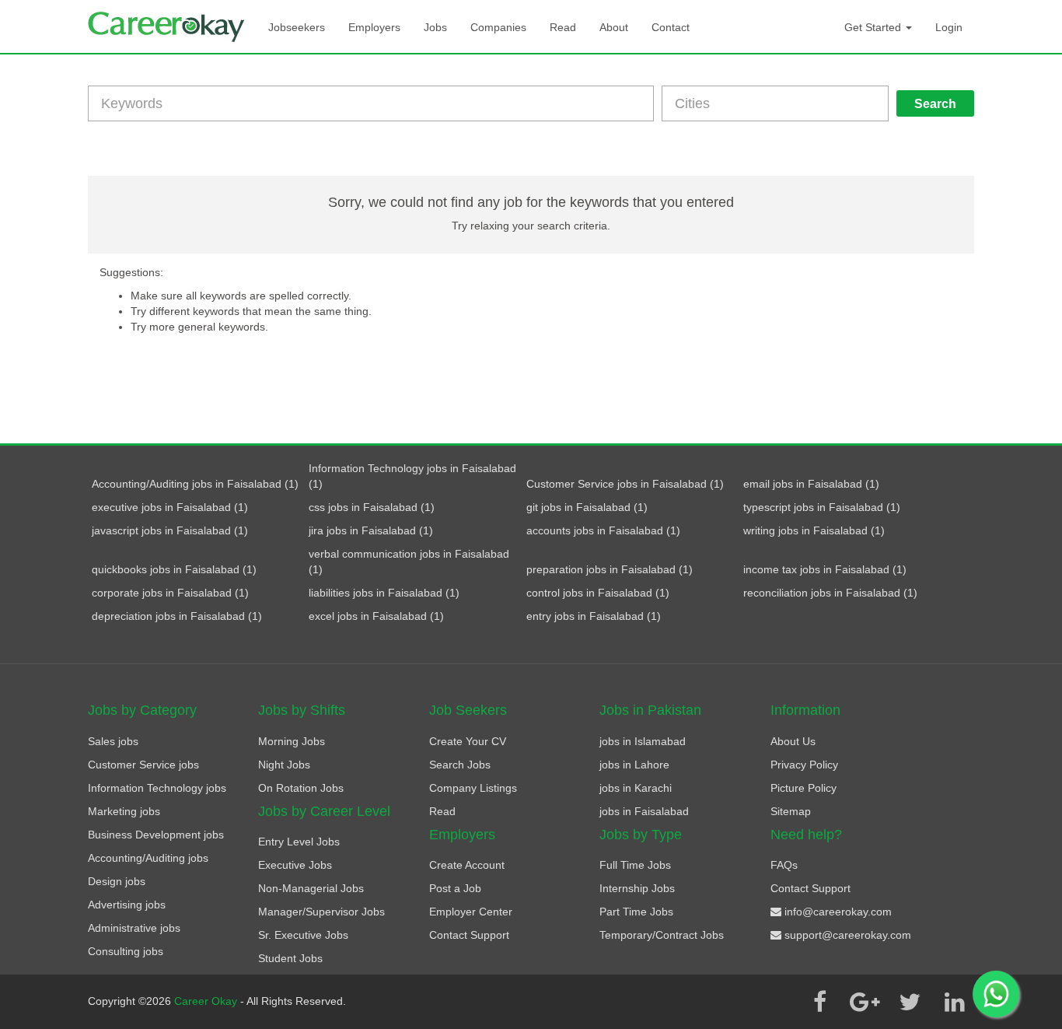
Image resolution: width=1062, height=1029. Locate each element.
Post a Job (455, 888)
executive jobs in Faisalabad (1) (170, 507)
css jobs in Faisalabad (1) (372, 507)
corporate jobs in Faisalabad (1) (170, 592)
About (613, 27)
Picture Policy (803, 788)
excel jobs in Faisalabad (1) (376, 616)
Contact (671, 27)
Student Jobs (290, 958)
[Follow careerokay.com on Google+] (864, 1001)
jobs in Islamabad (642, 741)
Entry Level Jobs (299, 841)
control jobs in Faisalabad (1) (597, 592)
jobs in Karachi (635, 788)
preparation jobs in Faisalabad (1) (609, 569)
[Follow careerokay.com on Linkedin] (954, 1001)
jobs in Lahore (634, 764)
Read (563, 27)
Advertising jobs (127, 904)
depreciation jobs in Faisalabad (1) (177, 616)
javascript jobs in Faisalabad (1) (170, 530)
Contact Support (469, 935)
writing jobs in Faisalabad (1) (814, 530)
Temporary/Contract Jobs (661, 935)
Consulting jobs (125, 951)
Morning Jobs (291, 741)
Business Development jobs (156, 834)
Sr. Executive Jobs (303, 935)
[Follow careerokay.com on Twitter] (909, 1001)
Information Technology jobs (157, 788)
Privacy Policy (804, 764)
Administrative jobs (134, 928)
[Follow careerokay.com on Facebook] (819, 1001)
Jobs (435, 27)
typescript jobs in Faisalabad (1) (821, 507)
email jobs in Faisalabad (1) (811, 484)
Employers (374, 27)
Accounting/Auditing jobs (148, 858)
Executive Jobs (295, 865)
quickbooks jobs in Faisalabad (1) (174, 569)
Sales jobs (113, 741)
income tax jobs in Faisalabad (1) (825, 569)
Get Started (874, 27)
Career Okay (207, 1001)
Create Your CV (467, 741)
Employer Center (470, 911)
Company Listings (473, 788)
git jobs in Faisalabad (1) (587, 507)
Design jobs (116, 881)
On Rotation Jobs (301, 788)
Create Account (467, 865)
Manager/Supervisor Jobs (321, 911)
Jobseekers (296, 27)
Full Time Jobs (635, 865)
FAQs (784, 865)
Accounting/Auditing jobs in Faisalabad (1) (195, 484)
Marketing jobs (124, 811)
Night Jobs (284, 764)
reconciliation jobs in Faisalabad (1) (830, 592)
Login (948, 27)
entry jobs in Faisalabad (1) (593, 616)
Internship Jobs (637, 888)
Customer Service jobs (143, 764)
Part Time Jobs (636, 911)
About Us (793, 741)
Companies (498, 27)
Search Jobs (460, 764)
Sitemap (790, 811)
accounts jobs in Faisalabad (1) (603, 530)
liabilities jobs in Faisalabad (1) (384, 592)
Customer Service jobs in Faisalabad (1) (625, 484)
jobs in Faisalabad (644, 811)
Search (935, 103)
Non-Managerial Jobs (311, 888)
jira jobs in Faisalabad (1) (371, 530)
